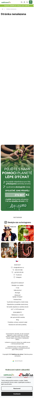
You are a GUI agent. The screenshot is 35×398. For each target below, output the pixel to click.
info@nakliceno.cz (19, 267)
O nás (17, 287)
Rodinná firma (17, 299)
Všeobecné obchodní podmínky (17, 324)
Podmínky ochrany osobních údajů (17, 322)
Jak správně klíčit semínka (17, 317)
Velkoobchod (17, 290)
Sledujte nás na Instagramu (19, 222)
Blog (17, 319)
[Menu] (27, 2)
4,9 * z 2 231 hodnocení (17, 309)
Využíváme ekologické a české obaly (17, 302)
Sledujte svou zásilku (17, 285)
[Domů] (3, 9)
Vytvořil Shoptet (18, 360)
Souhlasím (16, 394)
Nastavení (16, 388)
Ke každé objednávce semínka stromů (17, 307)
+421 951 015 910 (18, 272)
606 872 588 (19, 270)
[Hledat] (21, 2)
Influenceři (17, 295)
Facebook (19, 275)
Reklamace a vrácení (17, 315)
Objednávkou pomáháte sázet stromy (17, 304)
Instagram (18, 277)
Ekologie (17, 292)
